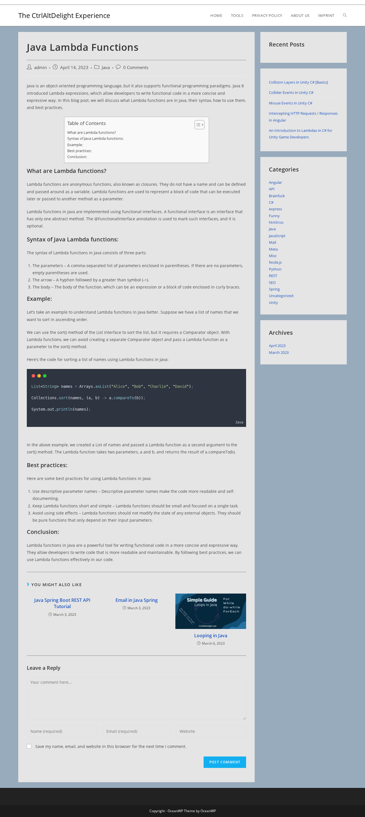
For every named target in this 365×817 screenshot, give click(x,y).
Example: (75, 144)
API (272, 188)
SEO (272, 282)
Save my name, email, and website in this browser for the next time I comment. (110, 746)
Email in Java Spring (136, 600)
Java (106, 67)
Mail (272, 242)
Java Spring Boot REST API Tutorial (62, 603)
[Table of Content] (199, 124)
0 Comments (135, 67)
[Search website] (345, 15)
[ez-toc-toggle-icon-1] (196, 125)
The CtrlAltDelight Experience (64, 15)
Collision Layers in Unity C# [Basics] (298, 82)
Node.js (275, 262)
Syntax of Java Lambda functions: (95, 138)
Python (275, 269)
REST (273, 275)
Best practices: (79, 150)
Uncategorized (281, 295)
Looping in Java (210, 635)
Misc (273, 255)
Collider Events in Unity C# (291, 92)
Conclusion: (77, 156)
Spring (274, 289)
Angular (275, 182)
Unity (273, 302)
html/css (276, 222)
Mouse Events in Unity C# (290, 103)
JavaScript (277, 235)
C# (271, 202)
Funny (274, 215)
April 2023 (277, 345)
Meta (273, 249)
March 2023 (279, 352)
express (275, 208)
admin (40, 67)
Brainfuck (277, 195)
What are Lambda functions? (91, 132)
